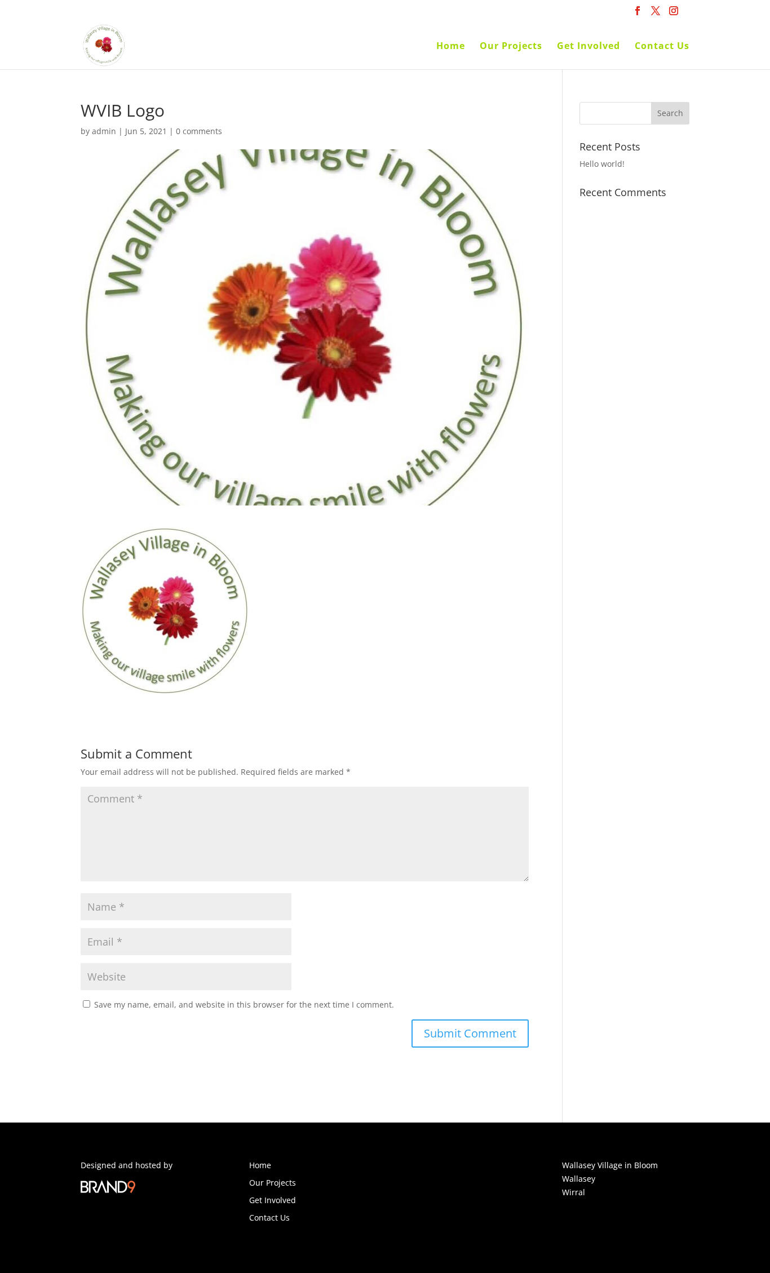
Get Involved (588, 47)
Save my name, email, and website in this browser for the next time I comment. (244, 1004)
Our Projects (511, 47)
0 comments (199, 131)
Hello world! (602, 163)
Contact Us (662, 47)
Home (450, 47)
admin (104, 131)
